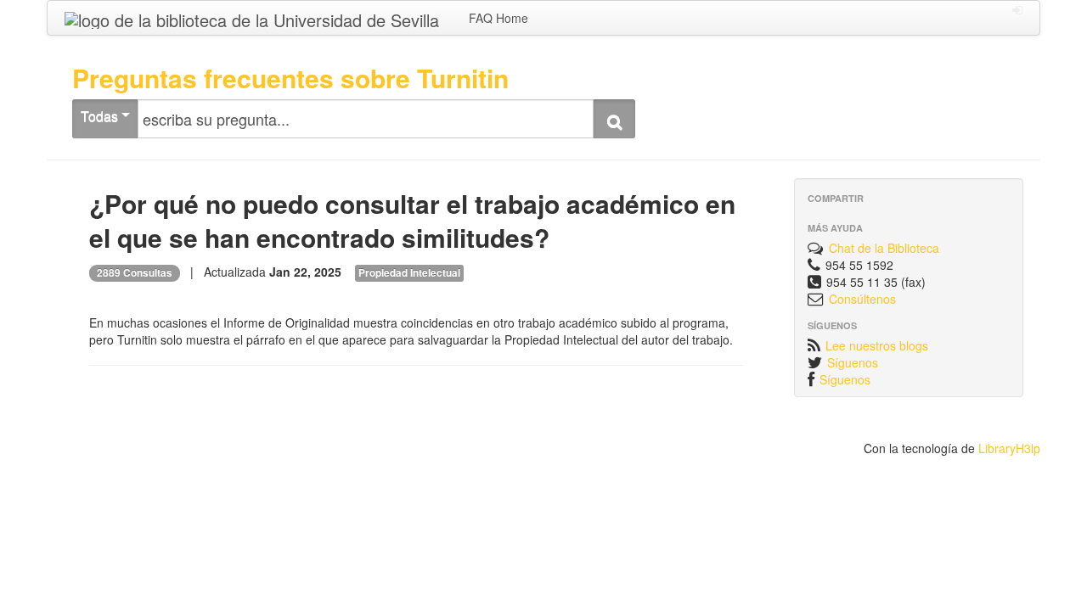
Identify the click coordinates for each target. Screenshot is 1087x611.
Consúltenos (862, 298)
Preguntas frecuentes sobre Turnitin (290, 77)
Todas (101, 116)
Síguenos (852, 362)
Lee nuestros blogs (876, 345)
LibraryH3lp (1009, 448)
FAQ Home (498, 17)
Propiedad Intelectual (409, 273)
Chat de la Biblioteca (884, 247)
